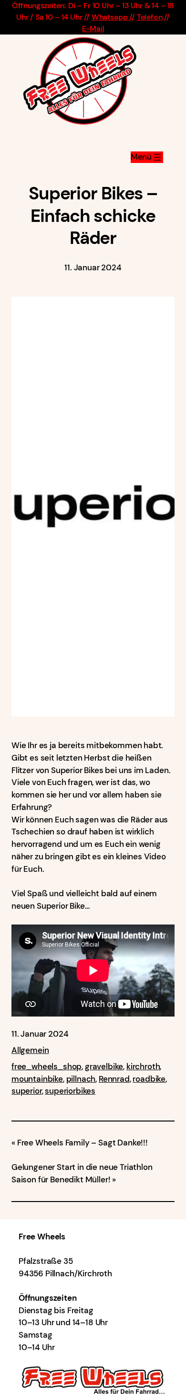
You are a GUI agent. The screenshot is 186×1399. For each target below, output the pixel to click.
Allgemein (30, 1050)
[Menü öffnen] (147, 157)
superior (26, 1091)
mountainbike (37, 1079)
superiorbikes (70, 1091)
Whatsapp (110, 17)
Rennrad (114, 1079)
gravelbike (104, 1066)
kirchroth (143, 1066)
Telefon (150, 17)
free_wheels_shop (46, 1066)
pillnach (81, 1079)
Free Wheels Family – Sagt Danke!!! (82, 1142)
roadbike (149, 1079)
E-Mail (93, 28)
